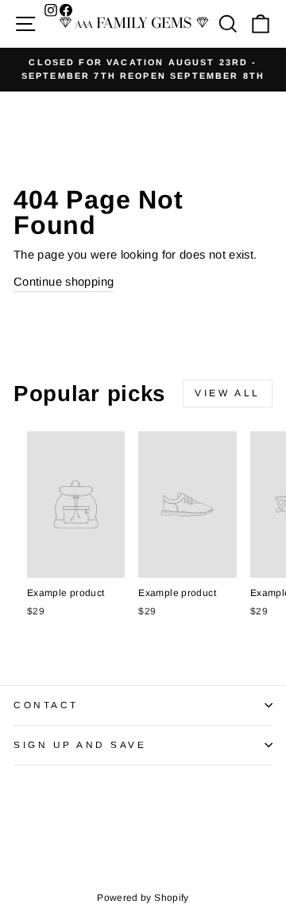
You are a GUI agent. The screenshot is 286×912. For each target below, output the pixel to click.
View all (228, 393)
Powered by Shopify (143, 897)
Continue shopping (64, 281)
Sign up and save (80, 744)
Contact (46, 705)
